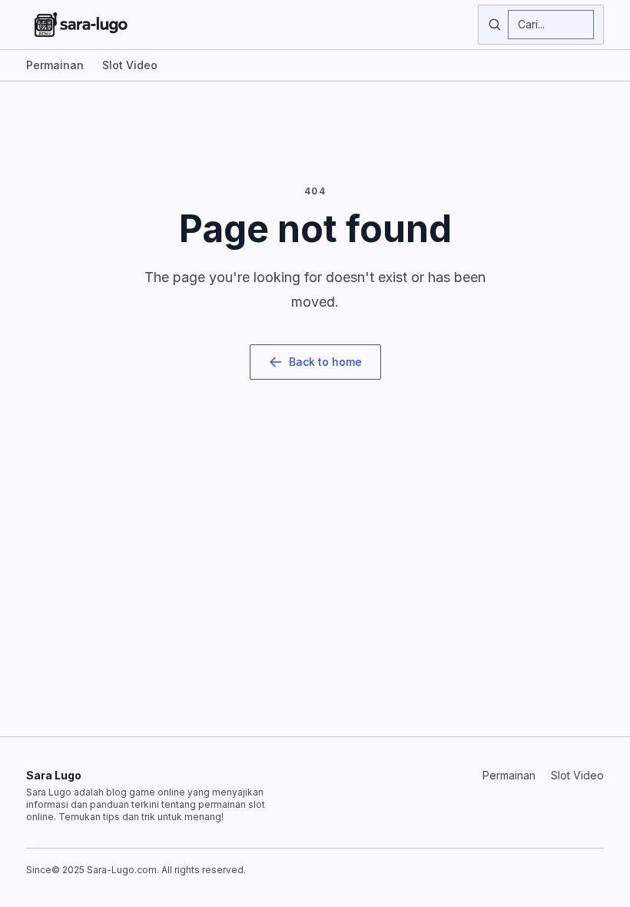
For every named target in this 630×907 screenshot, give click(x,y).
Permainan (55, 64)
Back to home (325, 361)
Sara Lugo (53, 775)
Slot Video (130, 64)
